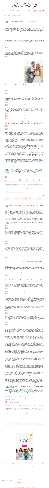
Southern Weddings (24, 6)
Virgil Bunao (20, 222)
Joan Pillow (35, 393)
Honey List (19, 10)
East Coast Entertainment (20, 392)
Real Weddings (13, 10)
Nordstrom (15, 396)
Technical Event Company (12, 170)
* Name (7, 188)
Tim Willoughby (13, 168)
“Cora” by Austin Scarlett (11, 171)
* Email (7, 191)
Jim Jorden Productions (29, 389)
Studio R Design (36, 170)
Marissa (11, 22)
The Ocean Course (11, 169)
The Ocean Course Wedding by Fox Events (22, 21)
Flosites (35, 487)
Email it (42, 180)
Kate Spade (29, 395)
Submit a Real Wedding (7, 480)
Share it (30, 180)
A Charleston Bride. (8, 223)
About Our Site (5, 482)
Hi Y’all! (4, 10)
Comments (7, 180)
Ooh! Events (39, 169)
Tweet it (7, 91)
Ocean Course (35, 29)
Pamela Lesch (16, 172)
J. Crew (12, 173)
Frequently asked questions (6, 478)
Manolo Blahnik (27, 172)
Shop (42, 10)
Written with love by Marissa (13, 402)
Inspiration (27, 10)
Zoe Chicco (24, 171)
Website (7, 194)
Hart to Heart (23, 168)
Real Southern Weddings (18, 22)
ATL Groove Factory (23, 170)
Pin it (7, 46)
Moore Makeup (18, 395)
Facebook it (8, 67)
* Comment (27, 188)
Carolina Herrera (16, 393)
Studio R (32, 392)
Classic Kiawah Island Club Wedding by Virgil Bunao (26, 205)
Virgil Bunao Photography (14, 389)
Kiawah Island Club (20, 391)
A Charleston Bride (12, 390)
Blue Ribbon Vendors (35, 11)
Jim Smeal (25, 169)
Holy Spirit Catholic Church (27, 390)
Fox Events (41, 31)
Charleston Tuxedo (26, 396)
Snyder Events (32, 169)
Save (7, 66)
